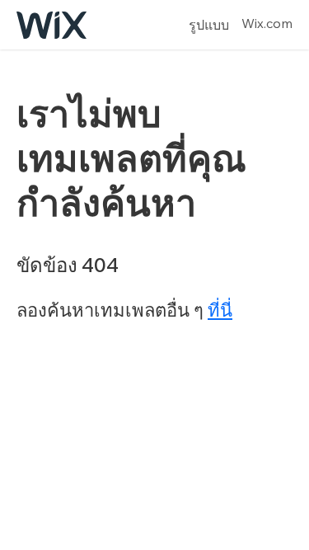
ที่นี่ (220, 310)
